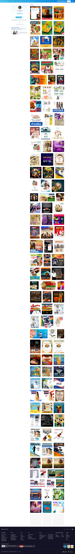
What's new (3, 535)
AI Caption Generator (51, 538)
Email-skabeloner (13, 535)
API (66, 538)
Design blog (29, 536)
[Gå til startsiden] (3, 1)
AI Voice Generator (50, 535)
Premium (22, 535)
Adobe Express (58, 536)
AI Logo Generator (50, 537)
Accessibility (68, 536)
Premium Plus (22, 536)
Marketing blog (30, 537)
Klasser (29, 535)
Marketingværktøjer (13, 538)
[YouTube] (72, 529)
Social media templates (14, 536)
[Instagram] (67, 529)
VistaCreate (57, 535)
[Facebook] (65, 529)
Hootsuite (62, 536)
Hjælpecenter (68, 535)
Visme (62, 534)
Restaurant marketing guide (32, 538)
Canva (56, 534)
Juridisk (67, 539)
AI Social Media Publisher (42, 535)
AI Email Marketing (41, 536)
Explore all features (13, 539)
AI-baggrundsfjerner (50, 536)
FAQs (67, 537)
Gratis (21, 534)
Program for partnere (4, 537)
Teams (22, 537)
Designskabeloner (13, 534)
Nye (57, 4)
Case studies (3, 536)
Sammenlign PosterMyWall (59, 532)
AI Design (40, 534)
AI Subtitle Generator (51, 534)
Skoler (21, 538)
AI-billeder (40, 538)
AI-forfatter (40, 537)
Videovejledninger (30, 534)
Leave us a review (3, 538)
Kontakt (67, 534)
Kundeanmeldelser (4, 540)
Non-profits (22, 539)
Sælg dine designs (3, 539)
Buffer (62, 535)
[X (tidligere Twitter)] (70, 529)
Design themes (13, 537)
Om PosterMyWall (3, 534)
